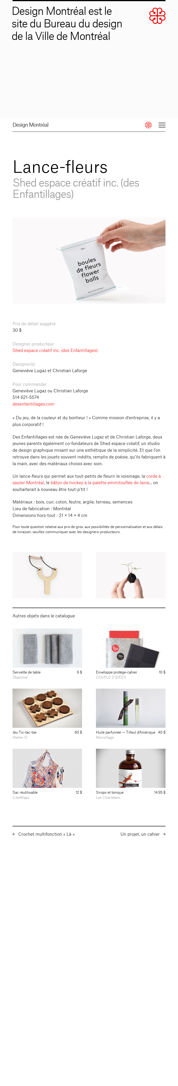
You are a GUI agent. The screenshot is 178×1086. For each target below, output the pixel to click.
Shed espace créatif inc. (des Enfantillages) (55, 350)
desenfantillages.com (33, 404)
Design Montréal (30, 125)
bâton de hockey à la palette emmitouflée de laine (100, 483)
